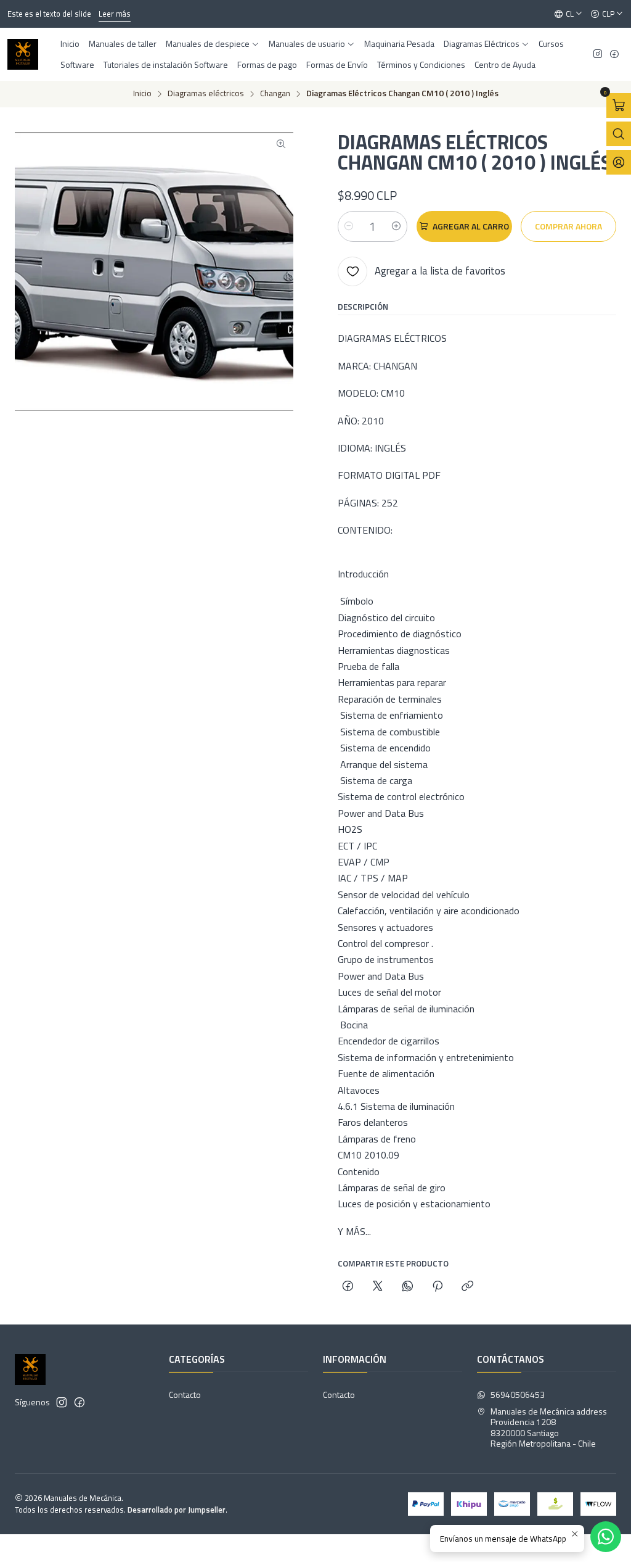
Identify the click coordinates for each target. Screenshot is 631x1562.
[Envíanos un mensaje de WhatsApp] (605, 1536)
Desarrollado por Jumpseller (177, 1509)
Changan (275, 93)
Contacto (185, 1394)
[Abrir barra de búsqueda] (618, 134)
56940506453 (518, 1394)
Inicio (142, 93)
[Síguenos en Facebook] (614, 54)
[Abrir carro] (618, 105)
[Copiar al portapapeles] (467, 1287)
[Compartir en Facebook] (348, 1287)
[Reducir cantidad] (348, 226)
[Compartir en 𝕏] (377, 1287)
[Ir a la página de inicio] (22, 54)
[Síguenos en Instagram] (597, 54)
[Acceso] (618, 162)
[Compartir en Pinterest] (437, 1287)
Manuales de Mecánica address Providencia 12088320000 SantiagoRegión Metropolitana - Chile (549, 1427)
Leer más (115, 13)
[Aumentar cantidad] (396, 226)
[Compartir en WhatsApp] (407, 1287)
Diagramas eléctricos (206, 93)
